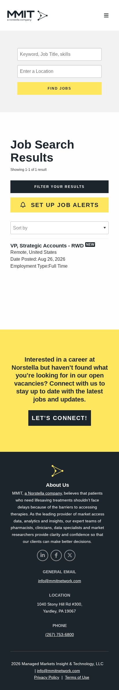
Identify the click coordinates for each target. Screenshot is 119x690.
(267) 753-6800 (59, 634)
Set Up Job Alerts (62, 205)
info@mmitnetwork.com (59, 580)
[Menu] (106, 15)
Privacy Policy (46, 677)
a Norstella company (43, 493)
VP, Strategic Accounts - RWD (47, 246)
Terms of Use (77, 677)
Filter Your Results (59, 187)
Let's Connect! (60, 418)
